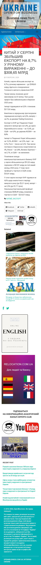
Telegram (10, 211)
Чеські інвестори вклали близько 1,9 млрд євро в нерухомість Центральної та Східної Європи (19, 491)
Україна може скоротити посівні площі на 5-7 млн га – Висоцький (19, 279)
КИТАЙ (9, 199)
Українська (19, 32)
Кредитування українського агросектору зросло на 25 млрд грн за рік (18, 474)
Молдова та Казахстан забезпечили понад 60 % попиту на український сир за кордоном (20, 298)
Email (21, 211)
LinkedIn (32, 207)
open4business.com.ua (13, 559)
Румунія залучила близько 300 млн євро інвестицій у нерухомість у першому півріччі (19, 468)
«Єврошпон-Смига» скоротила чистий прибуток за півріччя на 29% (19, 254)
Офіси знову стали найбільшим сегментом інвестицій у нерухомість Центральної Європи (19, 482)
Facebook (10, 207)
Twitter (21, 207)
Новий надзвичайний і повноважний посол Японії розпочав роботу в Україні (19, 499)
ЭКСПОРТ (17, 199)
